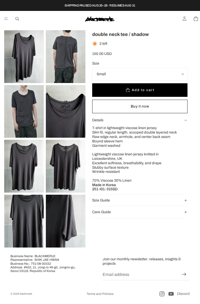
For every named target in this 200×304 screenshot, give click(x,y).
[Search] (17, 18)
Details (97, 120)
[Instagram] (162, 294)
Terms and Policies (100, 294)
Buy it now (140, 106)
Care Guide (101, 212)
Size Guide (101, 200)
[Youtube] (171, 294)
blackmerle (26, 293)
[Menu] (6, 19)
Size (95, 63)
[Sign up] (184, 274)
